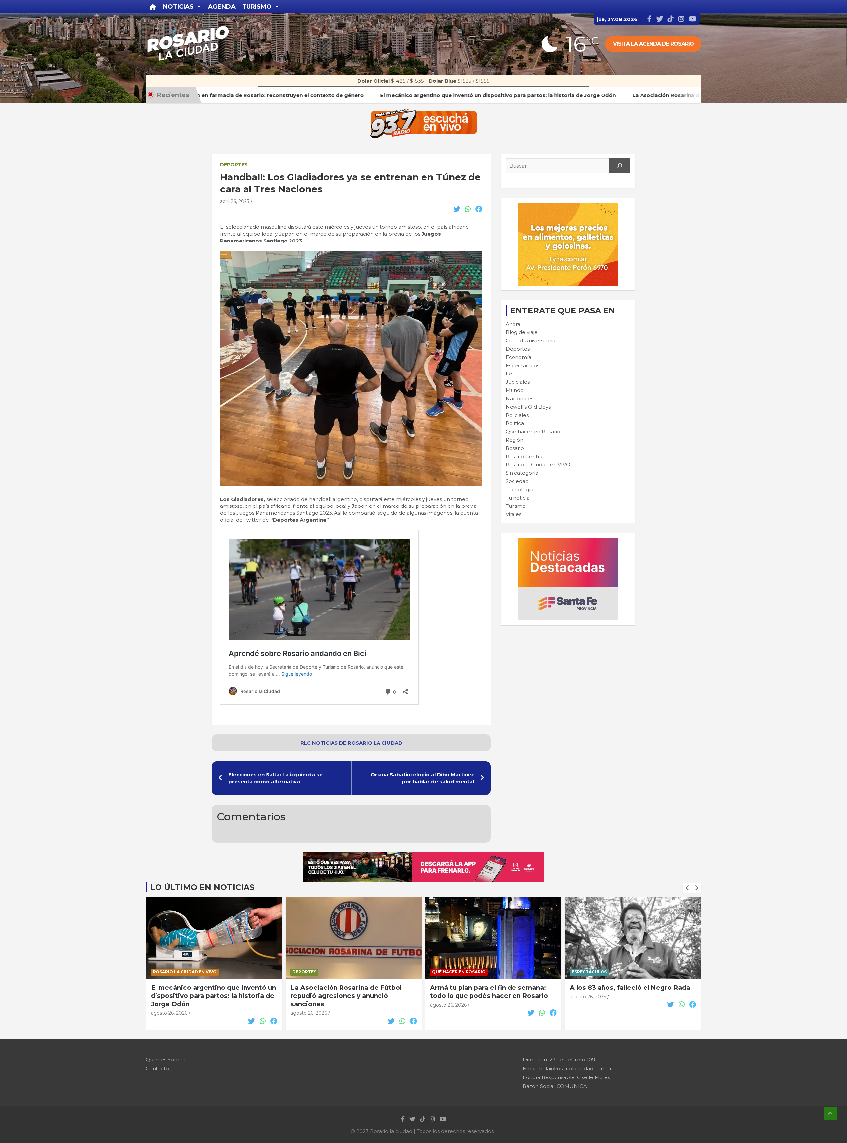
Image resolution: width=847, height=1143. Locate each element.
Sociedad (517, 481)
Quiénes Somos (165, 1059)
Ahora (513, 324)
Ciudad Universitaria (530, 340)
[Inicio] (153, 6)
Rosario (515, 448)
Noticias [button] (178, 6)
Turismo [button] (257, 6)
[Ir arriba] (830, 1113)
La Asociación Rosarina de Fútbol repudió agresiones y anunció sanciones (346, 996)
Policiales (517, 415)
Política (515, 423)
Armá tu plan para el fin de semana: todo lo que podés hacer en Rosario (489, 992)
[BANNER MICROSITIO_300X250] (568, 541)
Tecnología (519, 489)
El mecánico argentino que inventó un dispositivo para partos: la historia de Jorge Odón (213, 996)
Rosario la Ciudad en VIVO (538, 465)
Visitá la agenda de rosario (653, 44)
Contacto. (158, 1068)
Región (514, 440)
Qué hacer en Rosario (533, 431)
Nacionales (519, 398)
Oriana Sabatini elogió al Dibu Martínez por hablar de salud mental (422, 778)
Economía (518, 357)
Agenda (222, 6)
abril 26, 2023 (234, 201)
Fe (509, 374)
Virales (513, 514)
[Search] (619, 165)
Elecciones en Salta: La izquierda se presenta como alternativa (275, 778)
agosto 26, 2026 (169, 1013)
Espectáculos (522, 365)
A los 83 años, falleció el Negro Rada (630, 987)
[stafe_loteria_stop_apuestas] (423, 856)
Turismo (516, 506)
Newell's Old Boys (528, 407)
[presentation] (687, 888)
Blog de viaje (522, 332)
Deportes (234, 165)
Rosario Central (525, 456)
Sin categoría (522, 473)
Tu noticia (518, 498)
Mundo (515, 390)
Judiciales (518, 382)
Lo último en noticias (202, 887)
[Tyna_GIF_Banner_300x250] (568, 206)
